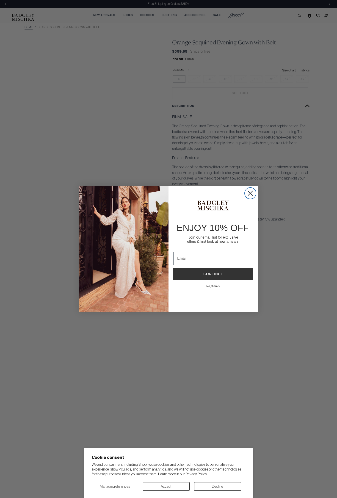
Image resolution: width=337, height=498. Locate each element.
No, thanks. (213, 286)
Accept (166, 486)
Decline (217, 486)
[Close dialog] (250, 193)
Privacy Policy (196, 474)
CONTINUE (213, 274)
